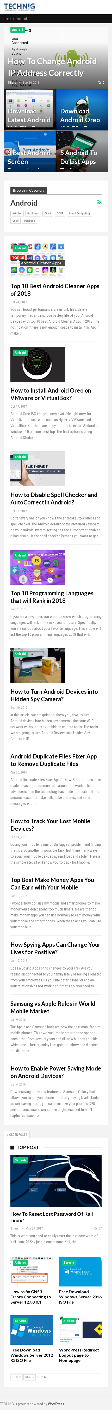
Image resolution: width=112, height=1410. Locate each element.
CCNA (48, 213)
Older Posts (17, 1135)
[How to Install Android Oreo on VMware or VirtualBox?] (37, 364)
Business (33, 213)
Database (29, 220)
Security (20, 1160)
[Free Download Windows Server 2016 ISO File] (80, 1271)
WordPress (56, 1404)
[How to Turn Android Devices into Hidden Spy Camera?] (37, 665)
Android (17, 30)
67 (100, 1228)
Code (15, 220)
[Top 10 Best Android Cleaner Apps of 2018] (37, 260)
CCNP (60, 213)
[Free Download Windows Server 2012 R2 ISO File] (31, 1330)
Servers (69, 1262)
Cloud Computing (79, 213)
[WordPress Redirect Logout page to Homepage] (80, 1330)
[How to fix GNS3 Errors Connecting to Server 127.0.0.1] (31, 1271)
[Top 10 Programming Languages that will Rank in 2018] (37, 567)
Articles (17, 213)
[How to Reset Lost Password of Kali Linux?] (56, 1181)
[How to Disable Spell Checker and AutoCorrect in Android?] (37, 468)
